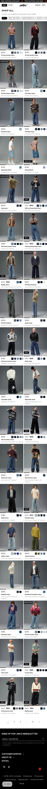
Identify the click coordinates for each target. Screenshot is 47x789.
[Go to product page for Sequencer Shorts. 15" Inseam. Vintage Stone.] (11, 150)
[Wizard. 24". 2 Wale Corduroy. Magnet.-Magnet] (15, 320)
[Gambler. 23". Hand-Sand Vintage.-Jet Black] (41, 515)
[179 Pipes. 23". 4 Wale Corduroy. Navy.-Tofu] (44, 282)
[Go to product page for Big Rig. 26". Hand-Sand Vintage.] (11, 265)
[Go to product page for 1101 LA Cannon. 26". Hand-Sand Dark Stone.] (11, 420)
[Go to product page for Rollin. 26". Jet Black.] (35, 420)
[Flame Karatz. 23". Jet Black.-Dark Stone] (19, 708)
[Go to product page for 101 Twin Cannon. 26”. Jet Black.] (35, 35)
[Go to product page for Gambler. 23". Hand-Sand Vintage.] (35, 498)
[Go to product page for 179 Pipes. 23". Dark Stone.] (35, 112)
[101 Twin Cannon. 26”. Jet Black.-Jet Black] (36, 52)
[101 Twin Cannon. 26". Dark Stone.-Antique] (17, 52)
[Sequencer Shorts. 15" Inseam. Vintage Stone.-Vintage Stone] (20, 167)
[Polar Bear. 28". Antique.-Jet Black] (44, 90)
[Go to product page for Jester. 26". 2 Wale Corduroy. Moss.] (35, 536)
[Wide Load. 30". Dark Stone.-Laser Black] (20, 475)
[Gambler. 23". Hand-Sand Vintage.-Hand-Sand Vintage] (36, 515)
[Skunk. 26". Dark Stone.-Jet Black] (44, 320)
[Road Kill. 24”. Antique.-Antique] (20, 129)
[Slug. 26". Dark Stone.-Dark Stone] (17, 205)
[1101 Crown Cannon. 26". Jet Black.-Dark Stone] (15, 358)
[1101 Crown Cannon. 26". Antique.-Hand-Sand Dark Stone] (20, 243)
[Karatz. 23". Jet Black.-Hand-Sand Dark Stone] (43, 670)
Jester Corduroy (29, 556)
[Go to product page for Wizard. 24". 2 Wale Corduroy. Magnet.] (11, 303)
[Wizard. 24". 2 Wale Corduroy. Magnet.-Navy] (17, 320)
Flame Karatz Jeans (7, 711)
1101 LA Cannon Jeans (7, 439)
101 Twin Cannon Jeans (7, 55)
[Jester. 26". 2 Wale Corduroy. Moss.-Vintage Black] (44, 553)
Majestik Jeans (5, 594)
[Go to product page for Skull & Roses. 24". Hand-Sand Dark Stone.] (35, 458)
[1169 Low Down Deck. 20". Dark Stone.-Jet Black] (43, 205)
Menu (4, 5)
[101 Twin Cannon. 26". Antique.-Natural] (44, 632)
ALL (4, 18)
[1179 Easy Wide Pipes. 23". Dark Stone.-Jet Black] (43, 243)
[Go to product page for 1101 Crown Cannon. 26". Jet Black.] (11, 341)
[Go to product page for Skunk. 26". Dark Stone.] (35, 303)
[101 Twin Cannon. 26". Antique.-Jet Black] (38, 632)
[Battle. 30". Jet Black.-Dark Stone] (20, 515)
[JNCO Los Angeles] (23, 5)
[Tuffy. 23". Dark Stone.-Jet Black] (20, 670)
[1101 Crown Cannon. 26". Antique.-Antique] (12, 243)
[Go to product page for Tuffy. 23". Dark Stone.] (11, 653)
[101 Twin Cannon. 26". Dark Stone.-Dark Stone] (12, 52)
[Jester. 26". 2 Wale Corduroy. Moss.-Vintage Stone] (41, 553)
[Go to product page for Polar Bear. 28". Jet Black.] (11, 380)
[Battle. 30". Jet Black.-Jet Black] (17, 515)
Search (38, 5)
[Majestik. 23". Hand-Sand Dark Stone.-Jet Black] (20, 591)
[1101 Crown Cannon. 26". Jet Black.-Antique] (17, 358)
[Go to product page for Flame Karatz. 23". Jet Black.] (11, 691)
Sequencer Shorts (6, 170)
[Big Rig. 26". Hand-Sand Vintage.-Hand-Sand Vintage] (17, 282)
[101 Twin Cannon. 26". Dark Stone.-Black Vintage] (15, 52)
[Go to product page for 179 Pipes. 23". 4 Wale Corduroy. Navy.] (35, 265)
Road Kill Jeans (5, 131)
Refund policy (27, 776)
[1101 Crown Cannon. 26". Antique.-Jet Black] (17, 243)
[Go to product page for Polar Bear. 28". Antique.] (35, 73)
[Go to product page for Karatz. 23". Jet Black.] (35, 653)
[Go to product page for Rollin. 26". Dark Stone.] (35, 341)
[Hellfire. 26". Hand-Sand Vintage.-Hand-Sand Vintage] (12, 553)
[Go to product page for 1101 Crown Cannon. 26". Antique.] (11, 227)
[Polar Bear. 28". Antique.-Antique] (41, 90)
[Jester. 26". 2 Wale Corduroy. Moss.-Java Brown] (38, 553)
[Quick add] (21, 48)
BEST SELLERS (14, 18)
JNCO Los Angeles (15, 776)
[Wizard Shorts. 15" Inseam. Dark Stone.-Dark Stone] (44, 167)
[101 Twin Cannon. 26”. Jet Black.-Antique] (38, 52)
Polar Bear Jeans (30, 93)
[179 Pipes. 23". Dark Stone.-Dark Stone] (36, 129)
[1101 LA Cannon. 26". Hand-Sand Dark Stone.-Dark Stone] (17, 437)
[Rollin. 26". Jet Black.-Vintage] (44, 437)
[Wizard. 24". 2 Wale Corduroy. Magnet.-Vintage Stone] (20, 320)
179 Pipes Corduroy (30, 284)
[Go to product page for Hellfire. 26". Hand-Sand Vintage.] (11, 536)
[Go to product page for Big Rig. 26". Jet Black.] (35, 691)
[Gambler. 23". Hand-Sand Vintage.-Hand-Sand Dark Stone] (44, 515)
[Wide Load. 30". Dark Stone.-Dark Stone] (17, 475)
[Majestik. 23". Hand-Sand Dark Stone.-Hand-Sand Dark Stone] (17, 591)
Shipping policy (23, 779)
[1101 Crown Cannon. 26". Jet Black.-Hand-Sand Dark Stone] (20, 358)
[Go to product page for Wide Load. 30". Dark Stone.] (11, 458)
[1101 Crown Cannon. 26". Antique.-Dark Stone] (15, 243)
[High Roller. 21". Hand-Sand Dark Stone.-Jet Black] (44, 397)
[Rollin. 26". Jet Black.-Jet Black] (38, 437)
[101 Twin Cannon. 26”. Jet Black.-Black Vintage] (41, 52)
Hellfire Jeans (5, 556)
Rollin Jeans (28, 361)
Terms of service (11, 779)
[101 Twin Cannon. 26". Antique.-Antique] (36, 632)
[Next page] (38, 721)
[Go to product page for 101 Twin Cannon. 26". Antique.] (35, 615)
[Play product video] (2, 315)
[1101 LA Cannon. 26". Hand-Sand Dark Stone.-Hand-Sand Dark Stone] (12, 437)
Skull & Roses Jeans (31, 478)
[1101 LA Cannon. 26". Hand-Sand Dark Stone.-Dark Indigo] (15, 437)
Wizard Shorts (29, 170)
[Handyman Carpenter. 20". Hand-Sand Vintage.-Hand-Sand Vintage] (44, 591)
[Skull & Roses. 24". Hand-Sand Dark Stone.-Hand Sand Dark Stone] (44, 475)
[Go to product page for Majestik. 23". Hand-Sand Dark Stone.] (11, 574)
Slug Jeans (4, 208)
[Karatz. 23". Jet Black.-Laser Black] (40, 670)
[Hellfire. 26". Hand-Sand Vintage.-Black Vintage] (15, 553)
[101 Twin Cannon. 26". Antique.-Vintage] (41, 632)
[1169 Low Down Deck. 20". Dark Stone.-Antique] (40, 205)
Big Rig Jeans (5, 284)
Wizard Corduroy (6, 323)
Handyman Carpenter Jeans (33, 594)
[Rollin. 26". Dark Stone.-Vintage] (41, 358)
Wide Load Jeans (6, 478)
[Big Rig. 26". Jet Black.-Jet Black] (41, 708)
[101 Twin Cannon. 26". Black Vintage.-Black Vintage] (12, 90)
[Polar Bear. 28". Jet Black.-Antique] (20, 397)
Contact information (36, 779)
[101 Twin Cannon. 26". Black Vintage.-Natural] (20, 90)
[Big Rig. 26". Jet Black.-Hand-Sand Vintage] (44, 708)
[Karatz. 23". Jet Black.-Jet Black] (37, 670)
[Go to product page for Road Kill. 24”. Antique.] (11, 112)
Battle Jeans (5, 518)
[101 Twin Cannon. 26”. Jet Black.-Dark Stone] (44, 52)
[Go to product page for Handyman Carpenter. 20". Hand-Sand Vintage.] (35, 574)
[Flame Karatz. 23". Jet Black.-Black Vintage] (17, 708)
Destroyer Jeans (6, 634)
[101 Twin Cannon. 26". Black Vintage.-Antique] (17, 90)
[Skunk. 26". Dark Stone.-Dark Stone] (41, 320)
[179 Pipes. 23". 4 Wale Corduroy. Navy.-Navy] (38, 282)
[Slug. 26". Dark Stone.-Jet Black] (20, 205)
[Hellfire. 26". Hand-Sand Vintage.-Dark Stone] (17, 553)
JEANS (39, 18)
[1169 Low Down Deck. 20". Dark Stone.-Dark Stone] (37, 205)
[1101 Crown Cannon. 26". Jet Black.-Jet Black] (12, 358)
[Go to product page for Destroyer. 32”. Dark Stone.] (11, 615)
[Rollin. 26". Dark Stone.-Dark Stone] (38, 358)
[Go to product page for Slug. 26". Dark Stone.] (11, 188)
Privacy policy (38, 776)
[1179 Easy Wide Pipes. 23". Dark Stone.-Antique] (40, 243)
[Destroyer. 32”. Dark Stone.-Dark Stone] (20, 632)
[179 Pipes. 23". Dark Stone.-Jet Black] (38, 129)
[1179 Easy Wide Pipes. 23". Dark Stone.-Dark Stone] (37, 243)
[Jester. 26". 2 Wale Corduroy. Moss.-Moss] (36, 553)
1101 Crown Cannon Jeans (8, 246)
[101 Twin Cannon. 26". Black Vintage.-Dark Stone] (15, 90)
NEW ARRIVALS (28, 18)
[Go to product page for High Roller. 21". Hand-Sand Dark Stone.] (35, 380)
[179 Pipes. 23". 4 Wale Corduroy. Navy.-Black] (41, 282)
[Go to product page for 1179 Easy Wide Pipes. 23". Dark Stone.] (35, 227)
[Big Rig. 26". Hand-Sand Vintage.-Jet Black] (20, 282)
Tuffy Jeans (4, 672)
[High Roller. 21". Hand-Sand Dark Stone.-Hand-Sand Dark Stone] (41, 397)
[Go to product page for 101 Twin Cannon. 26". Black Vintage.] (11, 73)
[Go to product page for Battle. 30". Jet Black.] (11, 498)
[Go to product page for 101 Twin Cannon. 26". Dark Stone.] (11, 35)
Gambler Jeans (29, 518)
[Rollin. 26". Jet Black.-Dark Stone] (41, 437)
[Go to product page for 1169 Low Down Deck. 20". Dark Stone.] (35, 188)
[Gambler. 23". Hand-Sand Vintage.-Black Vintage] (38, 515)
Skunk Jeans (28, 323)
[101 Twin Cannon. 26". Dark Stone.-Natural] (20, 52)
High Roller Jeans (30, 399)
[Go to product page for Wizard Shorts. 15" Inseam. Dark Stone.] (35, 150)
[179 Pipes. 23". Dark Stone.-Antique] (41, 129)
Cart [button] (43, 5)
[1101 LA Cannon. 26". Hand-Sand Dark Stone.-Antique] (20, 437)
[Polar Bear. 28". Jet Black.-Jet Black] (17, 397)
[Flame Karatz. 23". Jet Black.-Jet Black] (14, 708)
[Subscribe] (42, 739)
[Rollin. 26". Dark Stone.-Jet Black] (44, 358)
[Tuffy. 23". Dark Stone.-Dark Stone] (17, 670)
